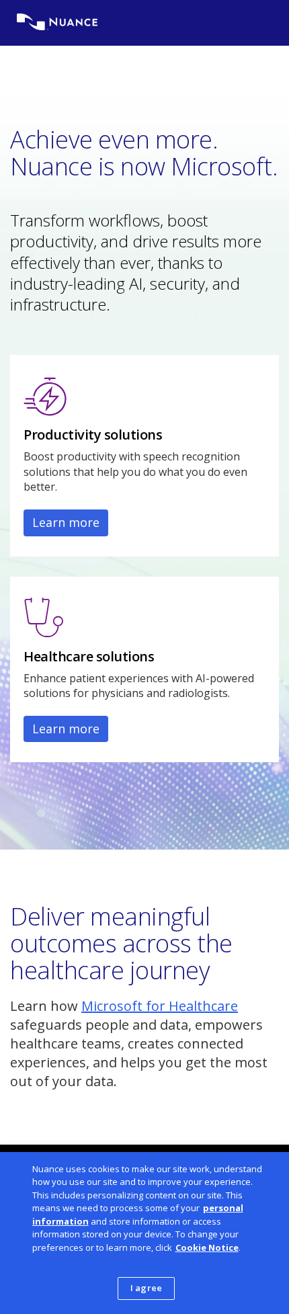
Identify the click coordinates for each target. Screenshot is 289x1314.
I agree (146, 1288)
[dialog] (144, 1233)
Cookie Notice (207, 1247)
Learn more (65, 522)
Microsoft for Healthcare (159, 1006)
